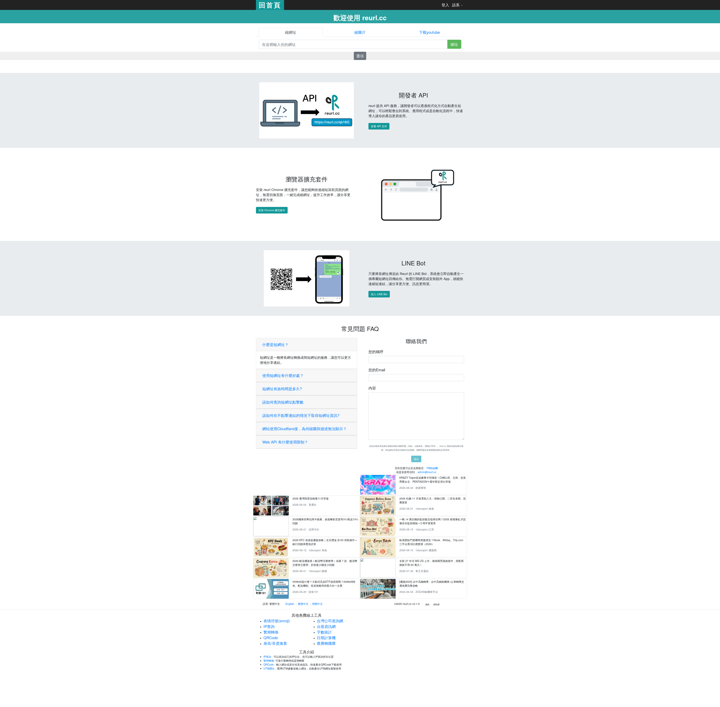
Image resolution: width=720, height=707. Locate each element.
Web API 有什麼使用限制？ (285, 442)
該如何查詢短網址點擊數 (283, 402)
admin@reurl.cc (427, 472)
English (290, 604)
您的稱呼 (375, 351)
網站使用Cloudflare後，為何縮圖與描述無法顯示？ (304, 428)
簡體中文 (317, 604)
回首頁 (270, 5)
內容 (372, 388)
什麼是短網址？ (275, 344)
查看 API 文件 (379, 126)
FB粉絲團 (432, 468)
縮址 (454, 44)
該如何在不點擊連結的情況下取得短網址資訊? (300, 415)
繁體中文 (303, 604)
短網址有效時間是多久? (282, 388)
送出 (416, 459)
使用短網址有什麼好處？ (283, 375)
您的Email (376, 369)
